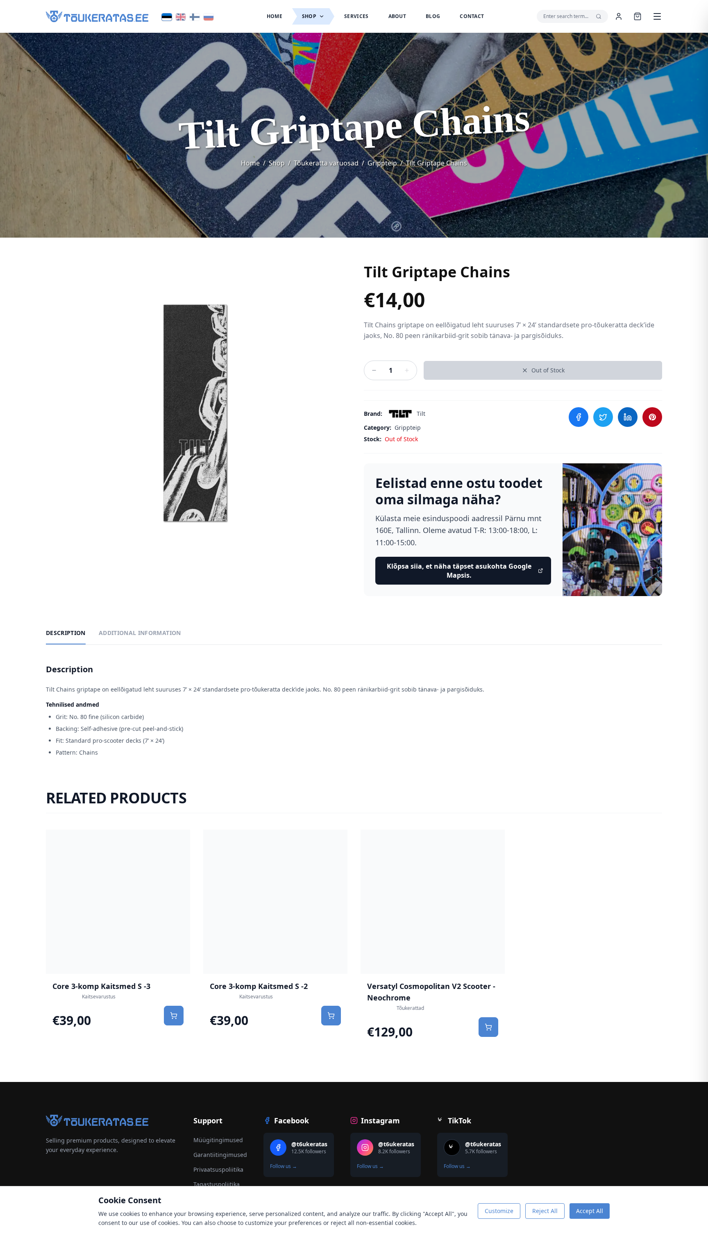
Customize (499, 1211)
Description (66, 633)
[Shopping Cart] (637, 16)
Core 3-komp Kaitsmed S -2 (259, 986)
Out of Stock (548, 370)
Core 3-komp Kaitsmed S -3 (101, 986)
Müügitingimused (218, 1140)
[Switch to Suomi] (194, 17)
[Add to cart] (174, 1015)
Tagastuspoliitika (216, 1184)
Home (250, 163)
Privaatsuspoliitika (218, 1169)
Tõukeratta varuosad (326, 163)
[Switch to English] (180, 17)
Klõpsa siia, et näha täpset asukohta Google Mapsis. (459, 571)
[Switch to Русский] (208, 17)
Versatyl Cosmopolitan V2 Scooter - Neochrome (431, 991)
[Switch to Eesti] (166, 17)
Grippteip (382, 163)
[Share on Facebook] (578, 417)
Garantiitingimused (220, 1155)
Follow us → (283, 1166)
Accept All (589, 1211)
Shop (277, 163)
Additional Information (140, 633)
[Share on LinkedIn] (628, 417)
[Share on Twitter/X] (603, 417)
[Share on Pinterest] (652, 417)
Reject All (545, 1211)
